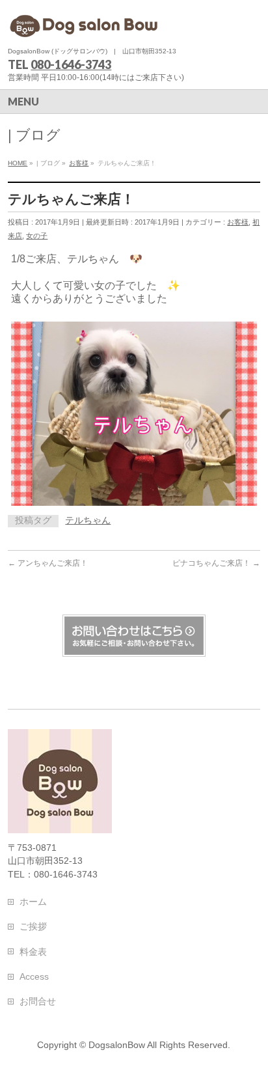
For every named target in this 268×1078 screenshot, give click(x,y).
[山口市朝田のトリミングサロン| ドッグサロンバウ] (86, 24)
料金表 (33, 952)
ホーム (33, 901)
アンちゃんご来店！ (48, 563)
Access (34, 976)
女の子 (36, 236)
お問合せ (38, 1001)
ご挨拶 (33, 926)
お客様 (237, 222)
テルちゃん (88, 520)
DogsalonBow (116, 1045)
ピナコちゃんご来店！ (216, 563)
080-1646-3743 (71, 64)
